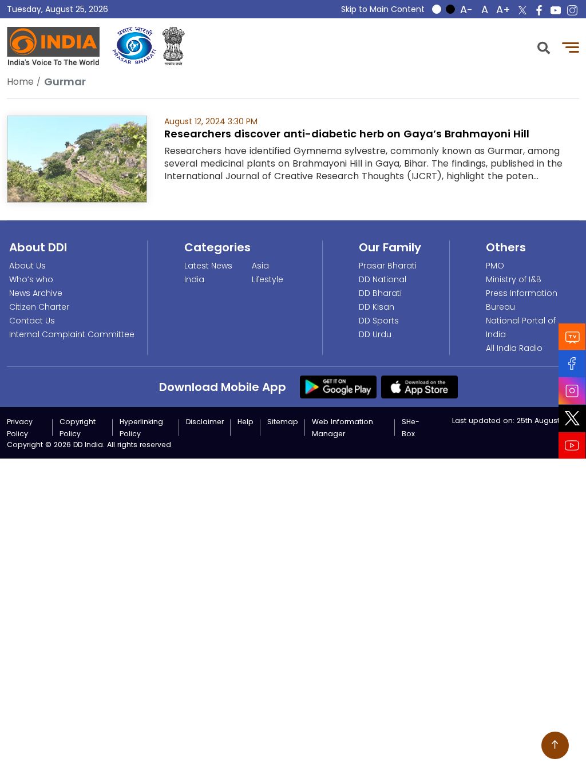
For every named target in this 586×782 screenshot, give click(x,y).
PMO (495, 265)
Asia (260, 265)
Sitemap (282, 421)
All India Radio (514, 348)
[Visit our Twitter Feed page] (572, 418)
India (194, 279)
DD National (382, 279)
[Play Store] (338, 386)
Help (245, 421)
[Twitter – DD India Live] (522, 10)
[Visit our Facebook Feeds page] (572, 363)
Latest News (208, 265)
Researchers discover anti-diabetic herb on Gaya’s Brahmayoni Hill (346, 134)
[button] (543, 46)
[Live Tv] (572, 336)
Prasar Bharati (388, 265)
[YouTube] (572, 445)
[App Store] (419, 386)
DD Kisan (376, 307)
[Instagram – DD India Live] (572, 10)
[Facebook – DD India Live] (539, 10)
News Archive (35, 293)
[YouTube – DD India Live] (556, 10)
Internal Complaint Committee (71, 334)
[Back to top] (555, 745)
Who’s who (31, 279)
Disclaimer (205, 421)
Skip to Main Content (383, 9)
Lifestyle (267, 279)
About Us (27, 265)
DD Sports (379, 320)
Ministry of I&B (513, 279)
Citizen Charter (39, 307)
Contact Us (32, 320)
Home (20, 81)
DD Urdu (375, 334)
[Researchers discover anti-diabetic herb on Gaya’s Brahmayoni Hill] (76, 158)
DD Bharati (380, 293)
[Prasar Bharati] (134, 46)
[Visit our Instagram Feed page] (572, 391)
